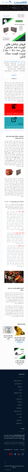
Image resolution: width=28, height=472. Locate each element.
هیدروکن (19, 387)
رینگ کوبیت (22, 67)
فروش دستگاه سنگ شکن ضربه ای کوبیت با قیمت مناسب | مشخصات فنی (19, 339)
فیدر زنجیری (18, 423)
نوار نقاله (19, 402)
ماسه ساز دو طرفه (17, 411)
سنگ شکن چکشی (17, 381)
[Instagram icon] (7, 470)
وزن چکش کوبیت (8, 70)
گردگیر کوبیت (15, 70)
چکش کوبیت (13, 65)
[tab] (14, 75)
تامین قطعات (17, 61)
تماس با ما (22, 449)
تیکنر (20, 417)
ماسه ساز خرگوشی (17, 393)
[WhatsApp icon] (10, 470)
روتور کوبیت (7, 65)
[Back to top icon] (5, 462)
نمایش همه (5, 16)
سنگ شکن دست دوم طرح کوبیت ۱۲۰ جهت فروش (8, 337)
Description (14, 75)
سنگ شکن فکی (18, 384)
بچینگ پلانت (18, 408)
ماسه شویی (19, 420)
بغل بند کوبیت (13, 63)
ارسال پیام (16, 449)
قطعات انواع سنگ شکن (9, 61)
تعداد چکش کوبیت (21, 65)
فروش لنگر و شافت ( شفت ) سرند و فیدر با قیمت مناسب (19, 362)
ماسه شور (19, 405)
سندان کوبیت (15, 67)
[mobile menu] (3, 2)
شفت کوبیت (9, 67)
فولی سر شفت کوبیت (12, 69)
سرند (20, 396)
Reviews (14, 78)
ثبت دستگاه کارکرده (8, 449)
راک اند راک (19, 414)
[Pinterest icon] (8, 470)
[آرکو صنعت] (20, 2)
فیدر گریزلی (19, 399)
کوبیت (20, 390)
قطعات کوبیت (22, 63)
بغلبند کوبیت (6, 63)
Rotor (14, 293)
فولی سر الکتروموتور (21, 69)
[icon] (5, 470)
